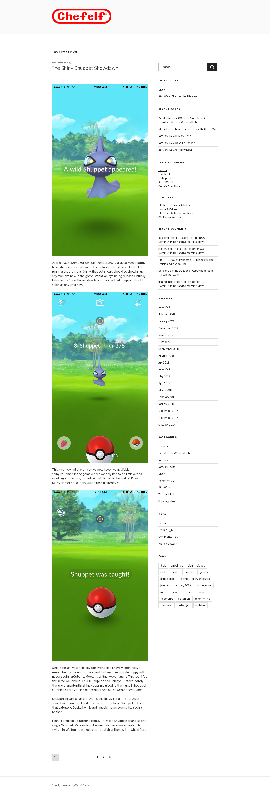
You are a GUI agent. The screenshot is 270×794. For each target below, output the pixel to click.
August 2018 (166, 355)
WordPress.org (167, 543)
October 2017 (166, 424)
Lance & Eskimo (168, 209)
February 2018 (167, 396)
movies (187, 592)
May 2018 (164, 376)
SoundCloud (165, 182)
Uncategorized (167, 501)
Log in (162, 523)
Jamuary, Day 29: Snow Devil (175, 149)
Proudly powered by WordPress (70, 785)
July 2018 (163, 362)
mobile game (204, 585)
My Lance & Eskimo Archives (176, 213)
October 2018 (166, 341)
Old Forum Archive (169, 217)
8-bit (163, 565)
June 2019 (164, 307)
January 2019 (166, 321)
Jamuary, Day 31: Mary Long (174, 135)
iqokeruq (163, 248)
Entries (165, 529)
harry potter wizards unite (195, 578)
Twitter (162, 170)
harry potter (167, 578)
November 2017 (168, 417)
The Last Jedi (166, 494)
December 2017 (168, 410)
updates (200, 605)
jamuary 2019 (183, 585)
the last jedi (184, 605)
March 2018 (165, 390)
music (200, 592)
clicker (164, 572)
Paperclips (166, 598)
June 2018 (164, 369)
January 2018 (166, 403)
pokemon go (202, 598)
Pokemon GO (166, 480)
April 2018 (164, 383)
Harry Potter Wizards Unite (174, 453)
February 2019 (167, 314)
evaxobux (164, 237)
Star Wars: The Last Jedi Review (177, 96)
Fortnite (163, 446)
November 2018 (168, 335)
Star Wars (164, 487)
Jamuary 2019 (166, 466)
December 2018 (168, 328)
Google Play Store (169, 186)
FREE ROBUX (166, 259)
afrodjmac (177, 565)
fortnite (190, 572)
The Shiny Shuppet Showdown (85, 68)
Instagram (164, 178)
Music (162, 89)
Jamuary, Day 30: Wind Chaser (176, 142)
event (177, 572)
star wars (166, 605)
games (203, 572)
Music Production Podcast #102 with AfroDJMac (187, 129)
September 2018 (168, 348)
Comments (168, 536)
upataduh (164, 281)
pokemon (184, 598)
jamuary (165, 585)
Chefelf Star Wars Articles (174, 205)
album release (196, 565)
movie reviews (169, 592)
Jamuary (163, 460)
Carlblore (163, 270)
